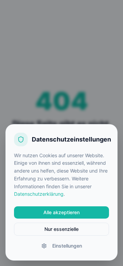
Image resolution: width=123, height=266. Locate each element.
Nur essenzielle (61, 229)
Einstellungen (67, 246)
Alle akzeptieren (61, 212)
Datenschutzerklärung (39, 194)
